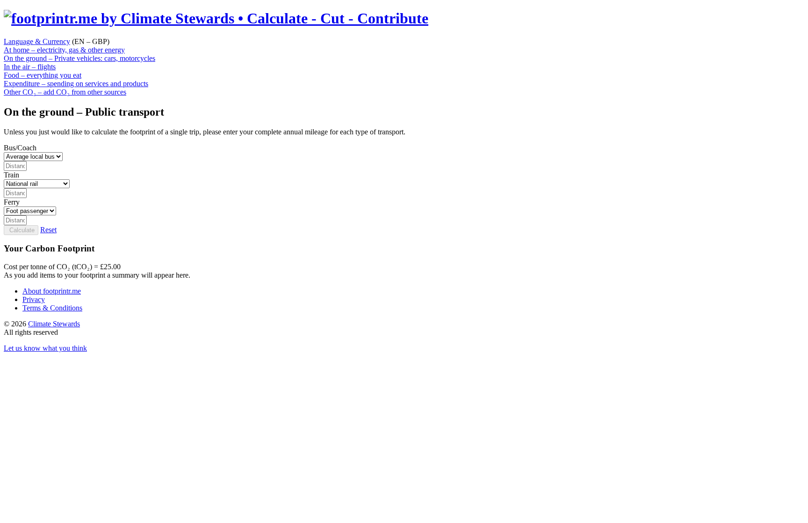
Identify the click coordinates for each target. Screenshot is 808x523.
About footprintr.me (51, 291)
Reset (48, 230)
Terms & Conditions (52, 308)
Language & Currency (37, 41)
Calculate (21, 230)
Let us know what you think (45, 348)
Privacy (33, 299)
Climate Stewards (54, 324)
